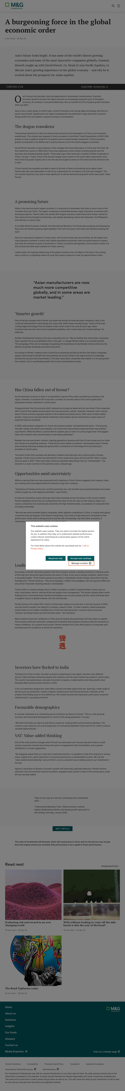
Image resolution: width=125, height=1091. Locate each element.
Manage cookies (80, 563)
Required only (55, 558)
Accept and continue (80, 558)
